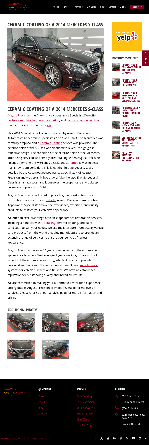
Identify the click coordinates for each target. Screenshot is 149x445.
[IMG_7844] (55, 349)
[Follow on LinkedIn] (114, 438)
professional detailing (21, 120)
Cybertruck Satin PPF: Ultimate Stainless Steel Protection (131, 141)
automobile (73, 163)
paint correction (77, 120)
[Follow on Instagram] (108, 438)
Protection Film (85, 413)
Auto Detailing (84, 396)
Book (41, 396)
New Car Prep (84, 425)
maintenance (89, 265)
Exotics (123, 7)
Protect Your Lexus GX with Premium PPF (129, 82)
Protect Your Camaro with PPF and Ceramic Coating (131, 68)
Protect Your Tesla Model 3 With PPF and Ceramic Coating (131, 96)
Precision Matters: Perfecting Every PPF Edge (131, 156)
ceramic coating (48, 120)
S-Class (95, 109)
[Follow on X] (101, 438)
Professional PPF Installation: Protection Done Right (131, 111)
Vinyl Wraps (83, 419)
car (49, 125)
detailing (49, 223)
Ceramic (45, 143)
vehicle (51, 200)
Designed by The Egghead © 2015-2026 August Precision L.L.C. (25, 438)
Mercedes (76, 109)
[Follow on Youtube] (133, 438)
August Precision (18, 115)
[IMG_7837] (55, 322)
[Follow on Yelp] (146, 438)
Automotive (44, 115)
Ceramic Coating (25, 109)
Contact (112, 7)
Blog (102, 7)
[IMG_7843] (21, 349)
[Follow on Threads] (120, 438)
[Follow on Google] (140, 438)
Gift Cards (91, 7)
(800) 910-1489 (130, 408)
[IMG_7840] (90, 322)
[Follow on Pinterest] (127, 438)
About (56, 7)
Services (67, 7)
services (94, 120)
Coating (57, 143)
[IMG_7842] (21, 322)
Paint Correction (86, 402)
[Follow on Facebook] (95, 438)
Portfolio (78, 7)
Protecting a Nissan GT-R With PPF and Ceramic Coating (131, 126)
